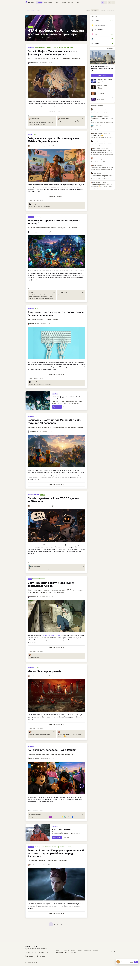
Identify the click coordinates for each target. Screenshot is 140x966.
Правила (95, 950)
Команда (66, 950)
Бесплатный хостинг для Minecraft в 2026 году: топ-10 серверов (54, 421)
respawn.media (31, 946)
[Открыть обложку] (56, 82)
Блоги (73, 950)
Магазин (70, 2)
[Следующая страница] (66, 924)
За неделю (94, 10)
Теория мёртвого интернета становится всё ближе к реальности (56, 313)
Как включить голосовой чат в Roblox (52, 750)
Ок (135, 962)
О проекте (59, 950)
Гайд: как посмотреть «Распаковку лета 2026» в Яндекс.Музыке (53, 140)
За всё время (110, 10)
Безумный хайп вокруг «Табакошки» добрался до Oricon (51, 584)
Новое (39, 10)
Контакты (73, 952)
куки (131, 962)
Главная (39, 2)
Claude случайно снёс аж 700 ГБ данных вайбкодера (53, 500)
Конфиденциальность (62, 952)
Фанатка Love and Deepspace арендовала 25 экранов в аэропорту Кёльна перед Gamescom (56, 853)
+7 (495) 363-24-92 (42, 953)
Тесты (64, 2)
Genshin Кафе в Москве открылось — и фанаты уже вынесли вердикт (52, 53)
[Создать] (102, 2)
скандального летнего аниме (51, 635)
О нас (77, 2)
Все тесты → (110, 48)
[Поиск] (105, 2)
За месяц (102, 10)
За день (88, 10)
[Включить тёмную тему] (109, 2)
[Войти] (113, 2)
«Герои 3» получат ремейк (44, 671)
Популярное (30, 10)
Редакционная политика (84, 950)
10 (61, 924)
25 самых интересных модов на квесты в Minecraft (54, 222)
